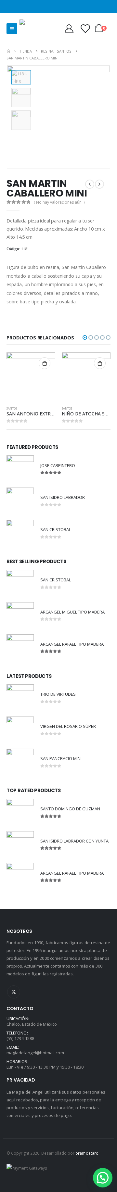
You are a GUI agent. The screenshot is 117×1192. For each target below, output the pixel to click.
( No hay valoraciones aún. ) (59, 202)
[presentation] (102, 117)
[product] (30, 376)
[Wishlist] (85, 28)
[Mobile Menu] (11, 28)
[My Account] (69, 28)
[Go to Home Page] (8, 51)
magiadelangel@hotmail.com (35, 1053)
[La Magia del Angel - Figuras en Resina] (33, 28)
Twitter (13, 991)
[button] (85, 337)
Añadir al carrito (44, 363)
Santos (11, 408)
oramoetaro (86, 1153)
